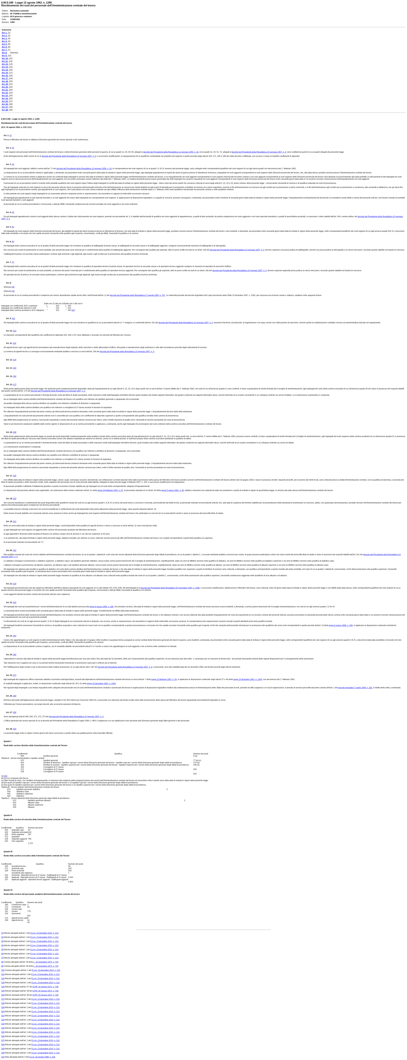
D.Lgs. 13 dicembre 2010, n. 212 (44, 933)
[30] (14, 729)
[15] (14, 368)
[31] (5, 776)
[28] (14, 696)
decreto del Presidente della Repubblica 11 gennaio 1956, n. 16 (171, 152)
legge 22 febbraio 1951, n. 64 (164, 679)
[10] (73, 310)
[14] (14, 360)
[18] (14, 432)
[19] (14, 476)
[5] (13, 227)
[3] (13, 164)
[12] (14, 331)
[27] (14, 675)
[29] (14, 712)
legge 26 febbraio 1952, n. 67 (110, 490)
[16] (14, 376)
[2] (13, 148)
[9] (13, 291)
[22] (14, 550)
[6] (13, 241)
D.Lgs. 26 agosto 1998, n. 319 (42, 1057)
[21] (14, 521)
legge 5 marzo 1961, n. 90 (172, 490)
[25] (14, 636)
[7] (13, 262)
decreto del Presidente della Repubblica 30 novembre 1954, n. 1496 (170, 588)
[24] (14, 602)
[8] (13, 287)
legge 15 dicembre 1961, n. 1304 (101, 683)
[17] (14, 384)
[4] (13, 212)
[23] (14, 584)
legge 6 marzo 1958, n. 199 (101, 607)
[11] (13, 318)
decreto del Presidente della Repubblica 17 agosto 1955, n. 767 (137, 295)
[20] (14, 499)
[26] (14, 655)
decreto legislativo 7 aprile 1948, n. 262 (355, 688)
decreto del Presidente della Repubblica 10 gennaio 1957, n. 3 (259, 152)
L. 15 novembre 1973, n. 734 (46, 962)
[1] (11, 135)
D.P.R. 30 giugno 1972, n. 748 (45, 987)
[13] (14, 343)
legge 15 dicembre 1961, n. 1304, (247, 679)
